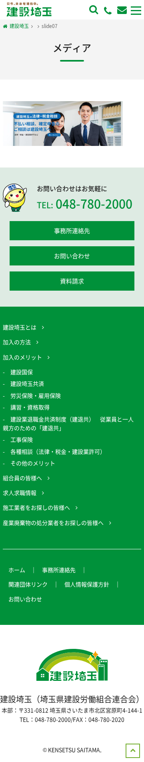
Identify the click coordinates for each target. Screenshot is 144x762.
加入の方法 (17, 342)
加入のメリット (22, 357)
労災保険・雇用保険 (35, 395)
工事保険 (21, 439)
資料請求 (72, 281)
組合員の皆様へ (22, 478)
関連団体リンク (28, 584)
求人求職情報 (19, 493)
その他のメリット (32, 463)
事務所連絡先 (72, 230)
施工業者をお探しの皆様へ (36, 507)
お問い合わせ (72, 255)
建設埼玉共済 (27, 383)
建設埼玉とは (19, 327)
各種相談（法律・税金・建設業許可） (58, 451)
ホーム (16, 570)
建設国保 (21, 372)
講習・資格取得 (30, 407)
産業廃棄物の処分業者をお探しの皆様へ (53, 523)
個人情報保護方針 (86, 584)
